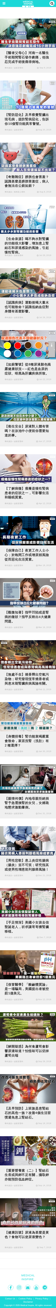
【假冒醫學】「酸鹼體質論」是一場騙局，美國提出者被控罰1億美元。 (27, 989)
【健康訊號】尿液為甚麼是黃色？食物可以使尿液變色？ (27, 1234)
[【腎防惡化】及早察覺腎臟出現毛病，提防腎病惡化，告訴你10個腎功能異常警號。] (28, 95)
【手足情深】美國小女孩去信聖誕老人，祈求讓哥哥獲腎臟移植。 (27, 926)
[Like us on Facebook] (11, 1287)
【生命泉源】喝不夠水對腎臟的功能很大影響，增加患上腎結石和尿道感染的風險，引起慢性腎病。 (27, 245)
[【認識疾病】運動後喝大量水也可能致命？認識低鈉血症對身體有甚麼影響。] (28, 282)
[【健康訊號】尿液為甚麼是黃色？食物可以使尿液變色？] (28, 1212)
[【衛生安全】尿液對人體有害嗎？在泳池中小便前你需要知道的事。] (28, 406)
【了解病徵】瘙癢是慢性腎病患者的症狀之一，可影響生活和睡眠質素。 (27, 492)
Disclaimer (28, 1302)
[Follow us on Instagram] (19, 1287)
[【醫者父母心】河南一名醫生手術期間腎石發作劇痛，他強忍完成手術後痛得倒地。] (28, 33)
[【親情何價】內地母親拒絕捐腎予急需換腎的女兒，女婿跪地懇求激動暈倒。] (28, 778)
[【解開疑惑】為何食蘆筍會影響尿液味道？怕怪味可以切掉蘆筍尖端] (28, 1026)
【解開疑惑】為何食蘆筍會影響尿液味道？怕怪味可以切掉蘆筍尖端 (27, 1050)
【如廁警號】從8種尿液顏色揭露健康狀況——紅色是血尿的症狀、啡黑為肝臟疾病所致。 (28, 368)
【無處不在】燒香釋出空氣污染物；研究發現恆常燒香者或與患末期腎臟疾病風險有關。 (27, 678)
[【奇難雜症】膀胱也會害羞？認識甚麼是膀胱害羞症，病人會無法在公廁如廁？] (28, 157)
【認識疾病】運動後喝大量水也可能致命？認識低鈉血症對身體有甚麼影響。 (27, 306)
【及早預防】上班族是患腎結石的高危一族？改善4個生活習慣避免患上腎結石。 (28, 1112)
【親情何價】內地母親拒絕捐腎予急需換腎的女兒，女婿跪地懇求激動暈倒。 (27, 803)
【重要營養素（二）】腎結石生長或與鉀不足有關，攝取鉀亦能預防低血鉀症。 (27, 1175)
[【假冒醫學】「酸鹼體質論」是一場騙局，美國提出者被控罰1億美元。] (28, 964)
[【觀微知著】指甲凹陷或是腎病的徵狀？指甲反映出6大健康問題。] (28, 592)
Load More (28, 1263)
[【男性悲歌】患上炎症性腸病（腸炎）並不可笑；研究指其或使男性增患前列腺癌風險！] (28, 840)
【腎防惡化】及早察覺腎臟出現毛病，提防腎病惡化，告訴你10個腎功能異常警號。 (27, 119)
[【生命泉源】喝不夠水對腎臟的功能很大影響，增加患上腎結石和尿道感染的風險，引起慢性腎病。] (28, 219)
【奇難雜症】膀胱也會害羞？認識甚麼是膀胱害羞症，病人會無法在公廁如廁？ (27, 181)
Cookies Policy (25, 1299)
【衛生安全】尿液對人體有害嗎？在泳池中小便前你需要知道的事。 (27, 430)
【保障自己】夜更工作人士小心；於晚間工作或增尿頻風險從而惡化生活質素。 (27, 554)
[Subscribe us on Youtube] (37, 1287)
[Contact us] (28, 1287)
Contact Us (10, 1299)
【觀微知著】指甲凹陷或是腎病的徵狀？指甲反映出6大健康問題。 (28, 616)
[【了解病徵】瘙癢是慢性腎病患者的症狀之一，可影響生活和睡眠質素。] (28, 468)
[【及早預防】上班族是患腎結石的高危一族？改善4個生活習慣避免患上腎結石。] (28, 1088)
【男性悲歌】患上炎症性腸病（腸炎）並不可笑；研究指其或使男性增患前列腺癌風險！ (27, 864)
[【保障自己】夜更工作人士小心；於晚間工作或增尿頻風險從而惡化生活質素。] (28, 530)
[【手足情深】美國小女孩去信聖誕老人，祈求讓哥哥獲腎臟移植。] (28, 902)
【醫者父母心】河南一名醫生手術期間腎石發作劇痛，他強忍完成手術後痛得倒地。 (27, 57)
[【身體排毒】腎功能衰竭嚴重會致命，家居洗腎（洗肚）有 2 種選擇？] (28, 716)
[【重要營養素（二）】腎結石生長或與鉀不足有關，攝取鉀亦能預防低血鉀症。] (28, 1150)
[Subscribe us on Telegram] (45, 1287)
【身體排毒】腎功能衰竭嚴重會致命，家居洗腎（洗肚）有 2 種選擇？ (27, 740)
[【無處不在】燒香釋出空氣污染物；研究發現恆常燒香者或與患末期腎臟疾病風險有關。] (28, 654)
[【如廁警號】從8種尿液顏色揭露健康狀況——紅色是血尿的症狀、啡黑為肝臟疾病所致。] (28, 344)
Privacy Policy (41, 1299)
